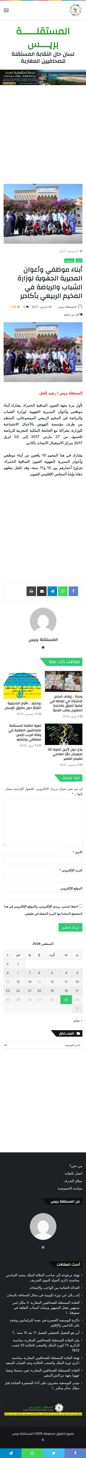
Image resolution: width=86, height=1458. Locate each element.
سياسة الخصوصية (70, 1188)
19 (52, 991)
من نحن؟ (76, 1166)
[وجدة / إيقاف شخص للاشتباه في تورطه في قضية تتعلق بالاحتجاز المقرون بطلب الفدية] (63, 681)
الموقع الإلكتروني (71, 888)
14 (29, 982)
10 (77, 982)
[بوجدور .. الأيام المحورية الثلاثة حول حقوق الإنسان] (22, 685)
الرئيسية (74, 251)
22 (18, 991)
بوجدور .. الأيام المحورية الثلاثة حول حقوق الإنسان (23, 705)
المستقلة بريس (67, 307)
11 (66, 982)
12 (52, 982)
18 (66, 991)
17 (77, 991)
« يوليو (78, 1020)
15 (18, 982)
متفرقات (69, 260)
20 (39, 991)
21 (29, 991)
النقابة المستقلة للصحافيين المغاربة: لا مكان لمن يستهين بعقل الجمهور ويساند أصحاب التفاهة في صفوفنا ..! (46, 1308)
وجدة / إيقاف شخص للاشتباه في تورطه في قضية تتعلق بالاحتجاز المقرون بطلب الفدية (66, 703)
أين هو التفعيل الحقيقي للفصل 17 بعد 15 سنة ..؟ (46, 1333)
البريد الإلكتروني (70, 870)
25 (66, 999)
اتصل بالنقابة (73, 1173)
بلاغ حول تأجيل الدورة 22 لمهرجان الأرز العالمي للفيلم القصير (65, 754)
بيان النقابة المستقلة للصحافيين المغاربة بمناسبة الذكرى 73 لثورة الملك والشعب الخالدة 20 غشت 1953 (45, 1345)
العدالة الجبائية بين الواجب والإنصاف (54, 1288)
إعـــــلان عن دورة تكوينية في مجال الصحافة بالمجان (43, 1295)
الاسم (77, 852)
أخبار (62, 251)
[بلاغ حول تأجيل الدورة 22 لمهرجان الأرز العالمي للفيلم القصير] (63, 734)
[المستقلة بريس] (75, 10)
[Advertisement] (43, 133)
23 (8, 991)
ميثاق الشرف (73, 1181)
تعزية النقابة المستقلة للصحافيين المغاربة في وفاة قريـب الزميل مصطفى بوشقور (24, 733)
